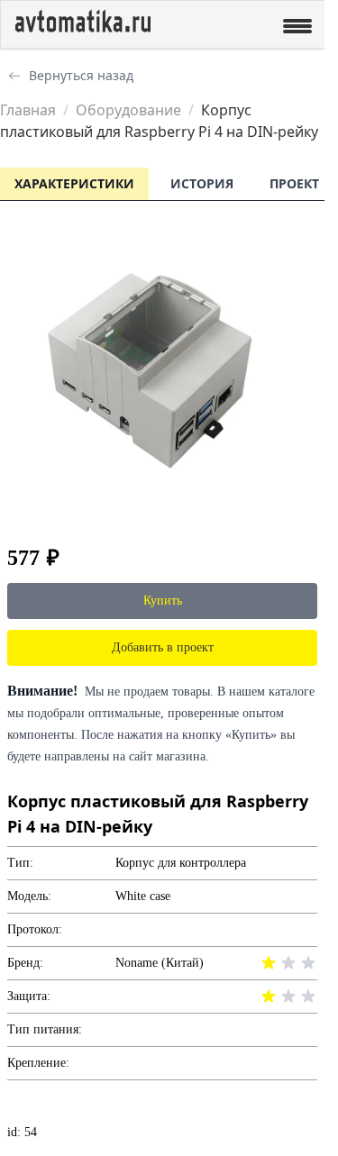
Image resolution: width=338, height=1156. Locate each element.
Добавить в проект (163, 647)
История (201, 183)
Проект (294, 183)
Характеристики (74, 183)
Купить (162, 600)
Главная (28, 110)
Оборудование (128, 110)
